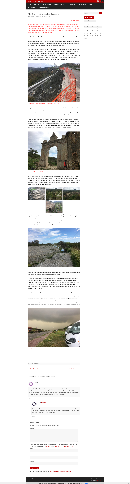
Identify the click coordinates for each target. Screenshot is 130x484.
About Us (36, 4)
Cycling (31, 363)
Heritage (35, 363)
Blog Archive (82, 4)
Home (29, 4)
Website (32, 461)
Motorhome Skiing (44, 7)
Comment (32, 428)
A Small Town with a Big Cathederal (69, 369)
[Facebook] (97, 1)
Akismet (48, 446)
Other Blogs (72, 4)
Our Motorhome (46, 4)
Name (31, 448)
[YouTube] (98, 1)
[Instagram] (100, 1)
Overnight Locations (59, 4)
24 (84, 35)
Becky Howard (32, 16)
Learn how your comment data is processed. (60, 471)
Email (31, 454)
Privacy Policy (31, 7)
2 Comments (47, 16)
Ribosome (89, 478)
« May (85, 38)
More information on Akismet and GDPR (64, 446)
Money (90, 4)
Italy (38, 363)
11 (87, 31)
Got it (86, 483)
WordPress (98, 480)
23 (100, 33)
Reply (30, 398)
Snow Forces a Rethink (35, 369)
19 (90, 33)
